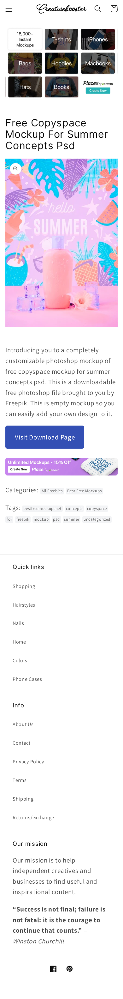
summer (71, 519)
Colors (20, 660)
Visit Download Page (45, 437)
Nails (18, 623)
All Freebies (52, 490)
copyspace (97, 508)
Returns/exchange (33, 817)
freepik (22, 519)
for (9, 519)
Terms (19, 780)
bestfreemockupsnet (42, 508)
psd (56, 519)
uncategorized (97, 519)
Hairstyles (24, 605)
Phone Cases (27, 679)
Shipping (23, 799)
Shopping (24, 586)
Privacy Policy (28, 761)
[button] (9, 9)
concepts (74, 508)
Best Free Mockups (84, 490)
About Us (23, 724)
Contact (22, 743)
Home (19, 642)
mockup (41, 519)
